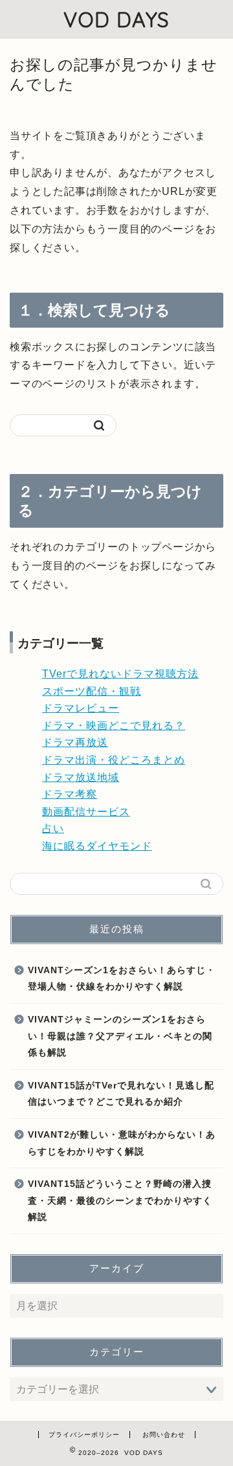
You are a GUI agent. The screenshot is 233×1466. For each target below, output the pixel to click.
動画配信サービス (86, 811)
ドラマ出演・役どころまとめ (113, 759)
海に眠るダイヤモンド (97, 845)
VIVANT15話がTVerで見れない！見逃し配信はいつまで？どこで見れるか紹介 (121, 1094)
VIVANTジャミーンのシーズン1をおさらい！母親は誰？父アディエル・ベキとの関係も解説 (120, 1036)
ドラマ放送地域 (80, 777)
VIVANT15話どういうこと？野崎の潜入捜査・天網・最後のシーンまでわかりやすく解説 (120, 1200)
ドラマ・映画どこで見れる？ (113, 725)
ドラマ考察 (69, 794)
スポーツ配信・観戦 (91, 691)
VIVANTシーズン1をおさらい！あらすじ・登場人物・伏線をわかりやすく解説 (122, 978)
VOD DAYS (116, 19)
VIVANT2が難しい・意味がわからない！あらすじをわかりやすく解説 (122, 1143)
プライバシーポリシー (84, 1434)
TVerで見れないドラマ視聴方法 (120, 673)
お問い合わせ (163, 1434)
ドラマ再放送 (75, 742)
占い (53, 828)
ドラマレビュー (80, 708)
